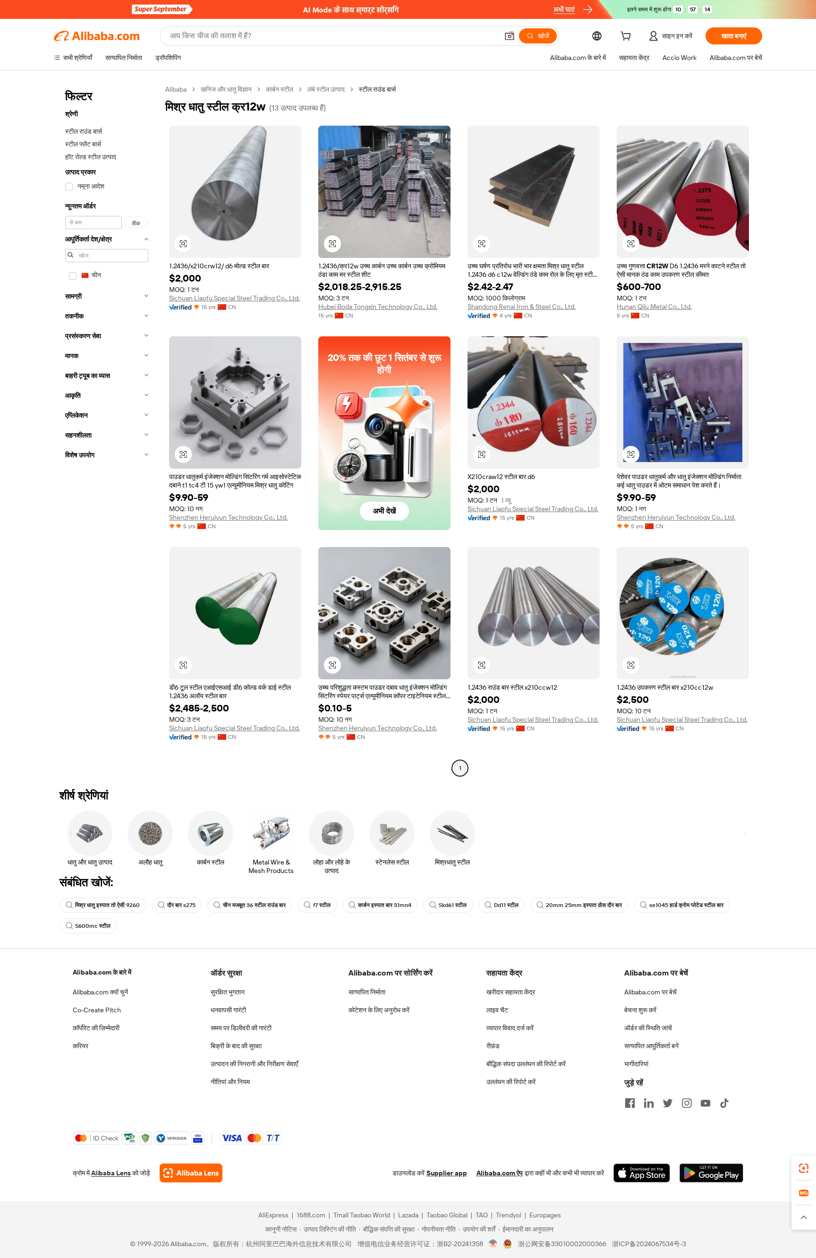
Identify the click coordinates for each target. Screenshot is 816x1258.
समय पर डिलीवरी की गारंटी (241, 1028)
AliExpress (273, 1215)
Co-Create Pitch (97, 1010)
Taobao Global (447, 1215)
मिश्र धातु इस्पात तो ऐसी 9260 (107, 905)
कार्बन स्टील (279, 89)
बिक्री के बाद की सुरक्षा (236, 1046)
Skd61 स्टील (453, 905)
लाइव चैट (497, 1010)
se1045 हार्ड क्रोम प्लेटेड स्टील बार (686, 905)
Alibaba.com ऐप (499, 1173)
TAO (482, 1215)
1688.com (311, 1215)
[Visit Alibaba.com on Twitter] (667, 1103)
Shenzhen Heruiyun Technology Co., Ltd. (228, 517)
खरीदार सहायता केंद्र (510, 992)
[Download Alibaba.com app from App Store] (641, 1173)
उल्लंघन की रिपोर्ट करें (511, 1082)
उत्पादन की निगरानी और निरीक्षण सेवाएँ (254, 1064)
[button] (509, 36)
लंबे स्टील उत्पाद (326, 89)
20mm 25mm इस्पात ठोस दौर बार (584, 905)
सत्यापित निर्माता (366, 992)
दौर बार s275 (181, 905)
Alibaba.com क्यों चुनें (100, 992)
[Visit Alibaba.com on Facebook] (630, 1103)
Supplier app (446, 1173)
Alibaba (176, 89)
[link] (803, 1168)
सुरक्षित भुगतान (228, 992)
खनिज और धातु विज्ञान (226, 89)
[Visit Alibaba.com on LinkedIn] (648, 1103)
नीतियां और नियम (230, 1082)
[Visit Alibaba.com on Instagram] (686, 1103)
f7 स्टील (322, 905)
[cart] (627, 37)
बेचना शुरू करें (640, 1010)
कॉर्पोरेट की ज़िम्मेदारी (96, 1028)
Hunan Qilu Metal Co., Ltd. (654, 306)
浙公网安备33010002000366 (562, 1244)
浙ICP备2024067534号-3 (649, 1244)
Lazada (408, 1215)
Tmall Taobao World (361, 1215)
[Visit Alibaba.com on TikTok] (724, 1103)
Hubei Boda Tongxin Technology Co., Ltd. (377, 306)
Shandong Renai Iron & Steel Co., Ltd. (522, 306)
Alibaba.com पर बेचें (650, 992)
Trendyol (508, 1215)
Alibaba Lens (111, 1173)
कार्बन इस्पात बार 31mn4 (384, 905)
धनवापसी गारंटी (228, 1010)
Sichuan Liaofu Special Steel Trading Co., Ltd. (234, 298)
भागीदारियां (636, 1064)
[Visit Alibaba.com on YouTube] (705, 1103)
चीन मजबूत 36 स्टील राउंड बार (254, 905)
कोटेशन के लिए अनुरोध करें (378, 1010)
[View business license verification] (493, 1244)
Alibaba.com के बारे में (102, 972)
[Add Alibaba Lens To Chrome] (191, 1173)
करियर (80, 1046)
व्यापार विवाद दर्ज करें (510, 1028)
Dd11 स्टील (506, 905)
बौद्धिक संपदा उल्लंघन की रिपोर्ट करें (526, 1064)
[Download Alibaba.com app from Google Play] (711, 1173)
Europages (545, 1215)
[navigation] (107, 429)
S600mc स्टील (92, 926)
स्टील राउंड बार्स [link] (377, 89)
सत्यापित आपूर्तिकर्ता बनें (651, 1046)
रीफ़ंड (493, 1046)
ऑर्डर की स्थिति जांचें (648, 1028)
